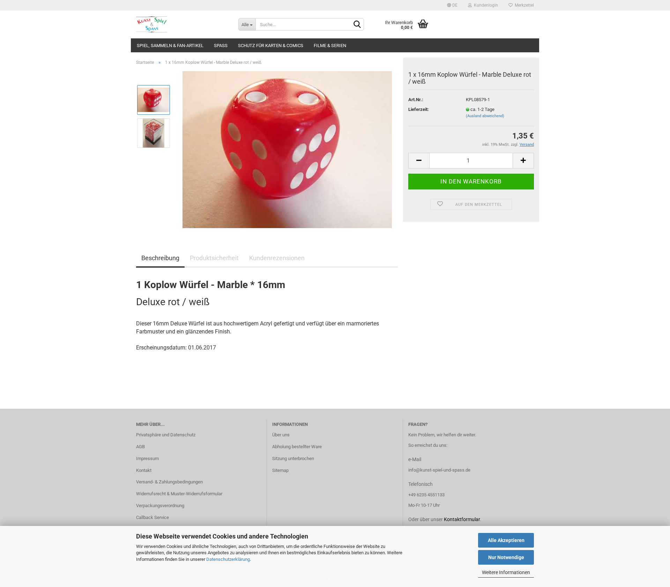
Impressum (147, 458)
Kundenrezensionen (277, 258)
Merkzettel (523, 5)
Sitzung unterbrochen (293, 458)
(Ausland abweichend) (485, 116)
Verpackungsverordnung (160, 505)
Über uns (281, 434)
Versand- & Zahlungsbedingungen (169, 481)
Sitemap (280, 470)
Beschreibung (160, 258)
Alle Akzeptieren (506, 540)
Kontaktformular (462, 519)
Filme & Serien (330, 45)
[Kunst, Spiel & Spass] (182, 24)
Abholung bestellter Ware (297, 446)
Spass (221, 45)
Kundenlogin (485, 5)
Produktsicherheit (214, 258)
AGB (140, 446)
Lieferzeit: (418, 109)
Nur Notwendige (506, 557)
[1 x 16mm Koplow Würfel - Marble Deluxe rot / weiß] (287, 149)
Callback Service (152, 517)
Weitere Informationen (506, 572)
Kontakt (143, 470)
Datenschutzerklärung (228, 559)
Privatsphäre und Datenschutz (165, 434)
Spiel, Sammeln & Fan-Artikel (170, 45)
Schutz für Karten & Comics (270, 45)
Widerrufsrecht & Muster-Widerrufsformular (179, 493)
